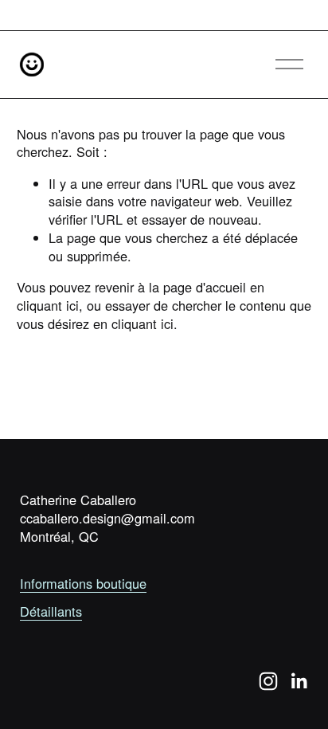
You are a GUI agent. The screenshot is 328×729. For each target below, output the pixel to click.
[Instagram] (268, 681)
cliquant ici (48, 305)
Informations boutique (83, 583)
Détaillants (51, 611)
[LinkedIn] (298, 681)
